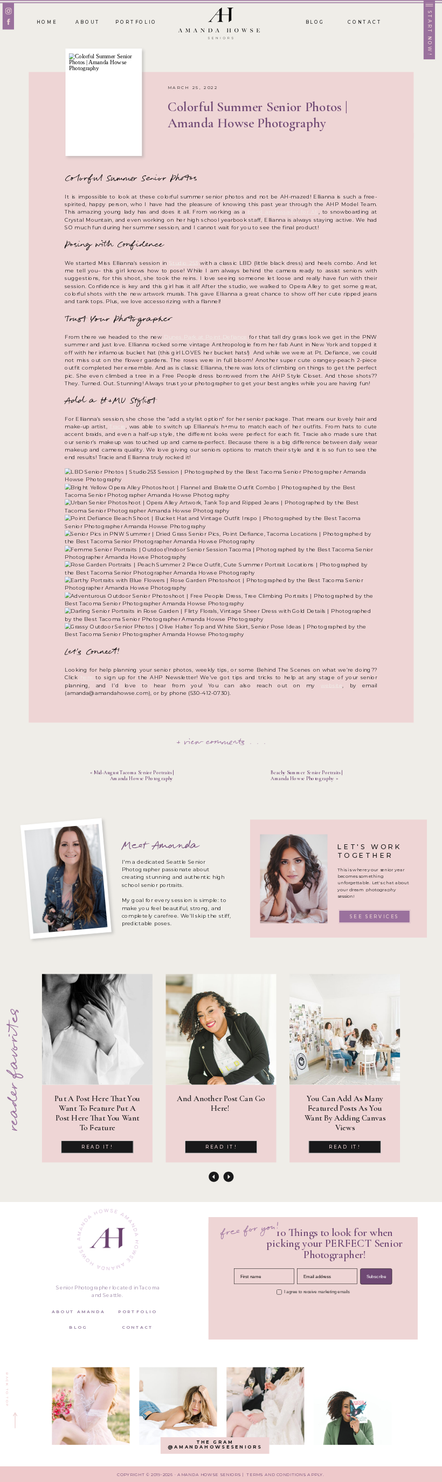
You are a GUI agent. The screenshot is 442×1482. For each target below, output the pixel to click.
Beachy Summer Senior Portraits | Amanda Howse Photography (306, 775)
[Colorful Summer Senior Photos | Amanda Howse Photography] (104, 102)
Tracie (117, 426)
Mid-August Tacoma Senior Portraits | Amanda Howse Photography (134, 775)
